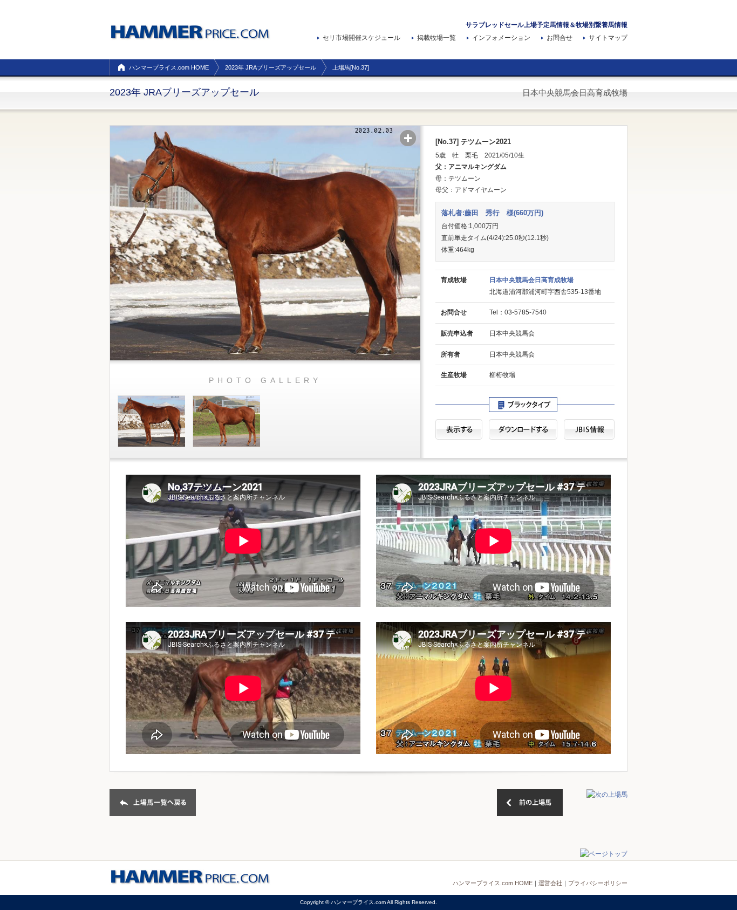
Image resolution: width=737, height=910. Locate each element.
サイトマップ (608, 38)
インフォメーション (501, 38)
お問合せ (559, 38)
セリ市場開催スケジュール (361, 38)
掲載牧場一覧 (436, 38)
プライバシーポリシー (597, 883)
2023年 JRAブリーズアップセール (270, 67)
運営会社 (550, 883)
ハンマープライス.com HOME (169, 67)
